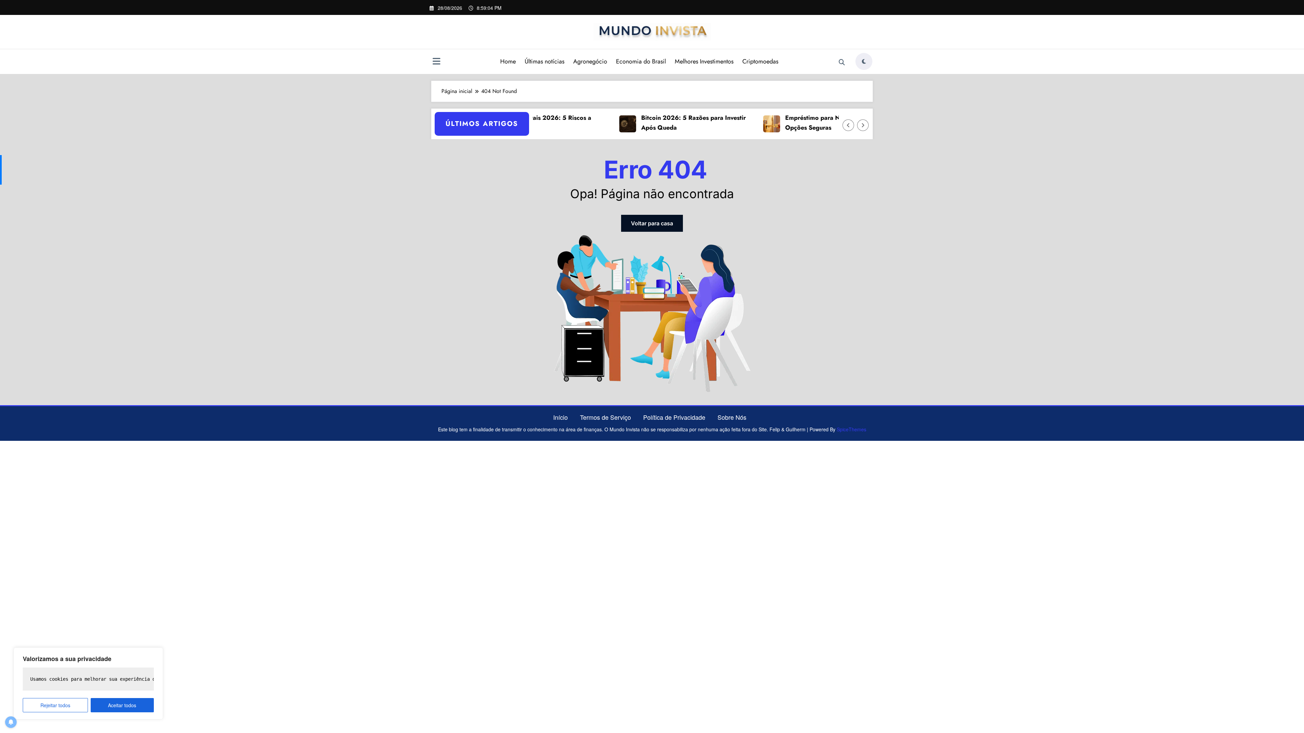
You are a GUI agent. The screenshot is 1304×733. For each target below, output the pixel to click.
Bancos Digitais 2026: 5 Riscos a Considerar (525, 122)
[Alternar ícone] (436, 62)
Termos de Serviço (605, 417)
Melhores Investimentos (704, 61)
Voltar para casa (652, 223)
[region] (88, 683)
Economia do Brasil (641, 61)
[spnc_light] (863, 61)
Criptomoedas (760, 61)
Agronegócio (590, 61)
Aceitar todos (122, 705)
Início (560, 417)
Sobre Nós (732, 417)
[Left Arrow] (848, 125)
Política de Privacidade (674, 417)
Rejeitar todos (55, 705)
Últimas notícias (544, 61)
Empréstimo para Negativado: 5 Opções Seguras (811, 122)
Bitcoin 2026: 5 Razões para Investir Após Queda (674, 122)
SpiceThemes (851, 429)
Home (508, 61)
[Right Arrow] (862, 125)
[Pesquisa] (841, 62)
